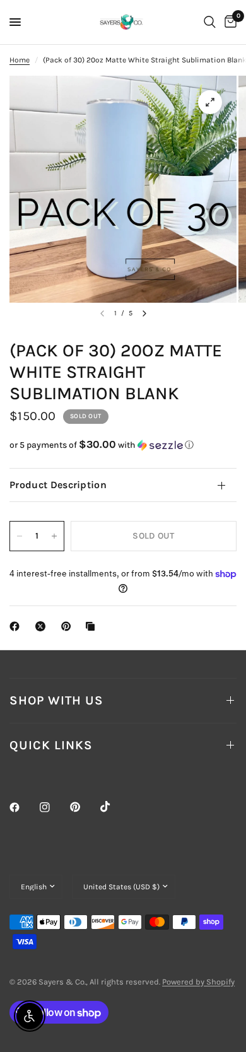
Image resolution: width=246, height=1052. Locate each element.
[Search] (209, 22)
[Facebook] (23, 807)
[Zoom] (210, 102)
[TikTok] (114, 807)
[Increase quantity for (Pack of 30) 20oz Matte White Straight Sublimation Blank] (54, 536)
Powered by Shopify (198, 981)
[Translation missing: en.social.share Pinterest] (68, 626)
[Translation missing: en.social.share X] (42, 626)
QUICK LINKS (51, 745)
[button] (123, 445)
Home (19, 60)
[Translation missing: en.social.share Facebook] (17, 626)
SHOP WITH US (56, 700)
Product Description (58, 485)
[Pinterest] (84, 807)
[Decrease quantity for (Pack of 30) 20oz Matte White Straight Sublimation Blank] (19, 536)
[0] (228, 22)
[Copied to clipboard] (92, 626)
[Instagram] (53, 807)
